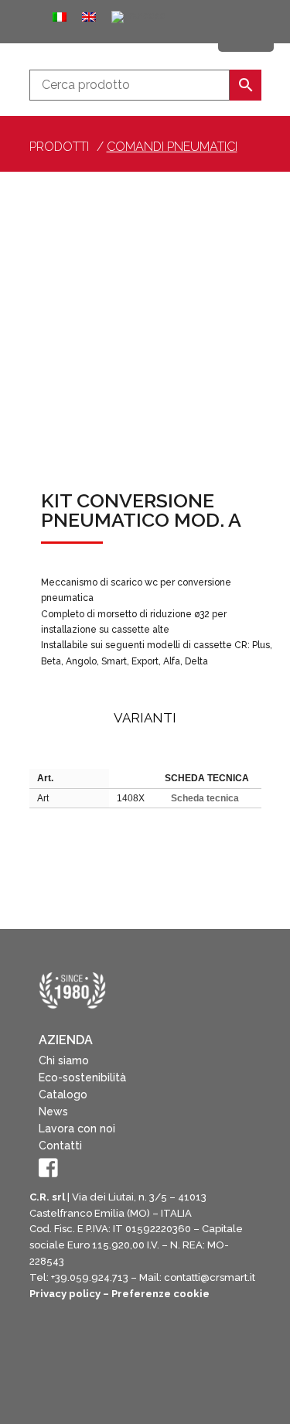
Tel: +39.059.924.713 (78, 1277)
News (53, 1111)
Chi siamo (64, 1060)
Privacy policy (65, 1293)
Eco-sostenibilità (82, 1077)
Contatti (60, 1145)
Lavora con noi (77, 1128)
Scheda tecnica (205, 798)
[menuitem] (59, 17)
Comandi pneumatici (172, 146)
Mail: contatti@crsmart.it (197, 1277)
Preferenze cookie (160, 1293)
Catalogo (63, 1094)
